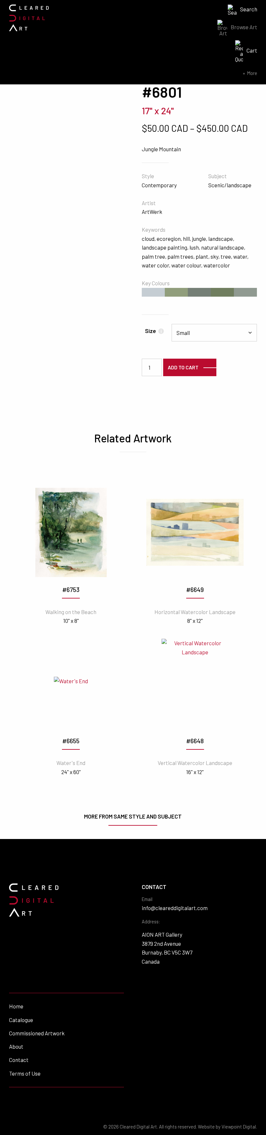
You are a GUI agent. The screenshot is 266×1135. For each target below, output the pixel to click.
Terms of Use (25, 1073)
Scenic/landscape (229, 185)
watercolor (216, 265)
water (240, 256)
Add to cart (183, 367)
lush (194, 247)
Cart (252, 50)
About (16, 1046)
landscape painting (164, 247)
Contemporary (159, 185)
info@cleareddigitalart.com (175, 908)
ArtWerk (152, 211)
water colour (186, 265)
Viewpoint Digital (239, 1126)
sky (214, 256)
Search (248, 9)
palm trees (180, 256)
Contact (19, 1059)
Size (153, 330)
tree (226, 256)
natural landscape (222, 247)
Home (16, 1006)
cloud (148, 238)
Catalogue (21, 1020)
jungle (199, 238)
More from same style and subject (133, 816)
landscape (220, 238)
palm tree (153, 256)
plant (202, 256)
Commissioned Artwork (37, 1033)
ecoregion (169, 238)
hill (186, 238)
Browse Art (244, 27)
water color (155, 265)
